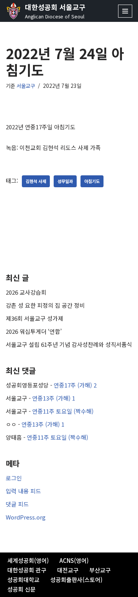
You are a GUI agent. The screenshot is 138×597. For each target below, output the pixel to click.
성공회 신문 (21, 589)
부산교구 (100, 570)
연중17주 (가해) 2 (75, 385)
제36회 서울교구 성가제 (34, 318)
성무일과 (65, 181)
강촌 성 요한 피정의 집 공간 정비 (45, 305)
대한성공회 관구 (26, 570)
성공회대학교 (23, 580)
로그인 (14, 478)
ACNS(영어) (74, 560)
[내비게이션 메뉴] (125, 11)
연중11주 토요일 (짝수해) (63, 411)
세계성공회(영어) (28, 560)
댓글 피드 (17, 504)
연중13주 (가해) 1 (53, 398)
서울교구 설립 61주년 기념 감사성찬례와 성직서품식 (69, 344)
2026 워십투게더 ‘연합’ (34, 331)
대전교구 (68, 570)
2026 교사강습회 (26, 292)
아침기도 (92, 181)
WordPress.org (26, 517)
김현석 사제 (36, 181)
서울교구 (25, 85)
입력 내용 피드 (23, 491)
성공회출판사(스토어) (76, 580)
